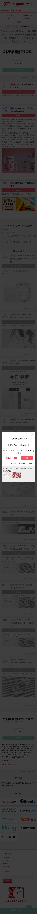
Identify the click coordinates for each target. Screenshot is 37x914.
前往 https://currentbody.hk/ (21, 463)
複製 (26, 458)
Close (32, 434)
